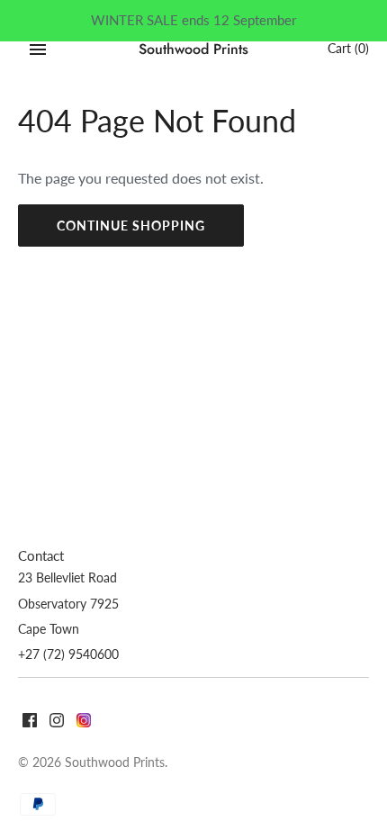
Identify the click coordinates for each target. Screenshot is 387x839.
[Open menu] (38, 49)
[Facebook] (29, 722)
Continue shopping (131, 225)
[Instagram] (57, 722)
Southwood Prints (115, 762)
